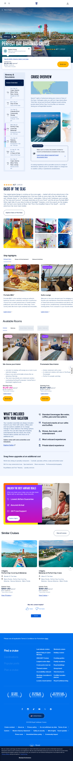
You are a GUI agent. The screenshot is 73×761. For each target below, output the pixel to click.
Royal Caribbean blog (61, 681)
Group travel (58, 668)
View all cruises (62, 533)
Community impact (51, 734)
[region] (36, 753)
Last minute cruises (43, 649)
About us (21, 727)
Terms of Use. (24, 754)
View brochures (59, 672)
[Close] (70, 749)
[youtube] (39, 709)
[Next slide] (69, 127)
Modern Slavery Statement (21, 731)
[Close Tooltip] (28, 49)
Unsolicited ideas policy (34, 734)
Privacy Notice (6, 754)
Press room (19, 734)
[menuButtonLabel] (5, 3)
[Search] (9, 3)
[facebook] (22, 709)
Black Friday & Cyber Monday (43, 653)
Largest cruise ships (43, 661)
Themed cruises (41, 668)
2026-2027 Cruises (42, 658)
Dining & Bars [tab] (7, 259)
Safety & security (39, 731)
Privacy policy (32, 727)
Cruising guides (59, 658)
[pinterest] (51, 709)
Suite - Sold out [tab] (43, 328)
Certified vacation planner (59, 676)
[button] (14, 83)
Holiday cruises (59, 652)
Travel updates (62, 731)
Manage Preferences (25, 757)
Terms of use (62, 727)
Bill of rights (52, 731)
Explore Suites (9, 445)
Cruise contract (9, 727)
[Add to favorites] (15, 37)
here (46, 639)
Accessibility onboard (43, 672)
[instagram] (28, 709)
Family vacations (59, 661)
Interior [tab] (5, 328)
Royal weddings (59, 665)
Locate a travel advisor (44, 681)
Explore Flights (13, 518)
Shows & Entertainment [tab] (22, 259)
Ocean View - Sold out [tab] (26, 328)
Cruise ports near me (43, 665)
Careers (6, 731)
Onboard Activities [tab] (37, 259)
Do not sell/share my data (48, 727)
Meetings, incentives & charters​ (44, 676)
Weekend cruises (59, 649)
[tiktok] (34, 709)
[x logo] (45, 709)
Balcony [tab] (13, 328)
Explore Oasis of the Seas (14, 213)
